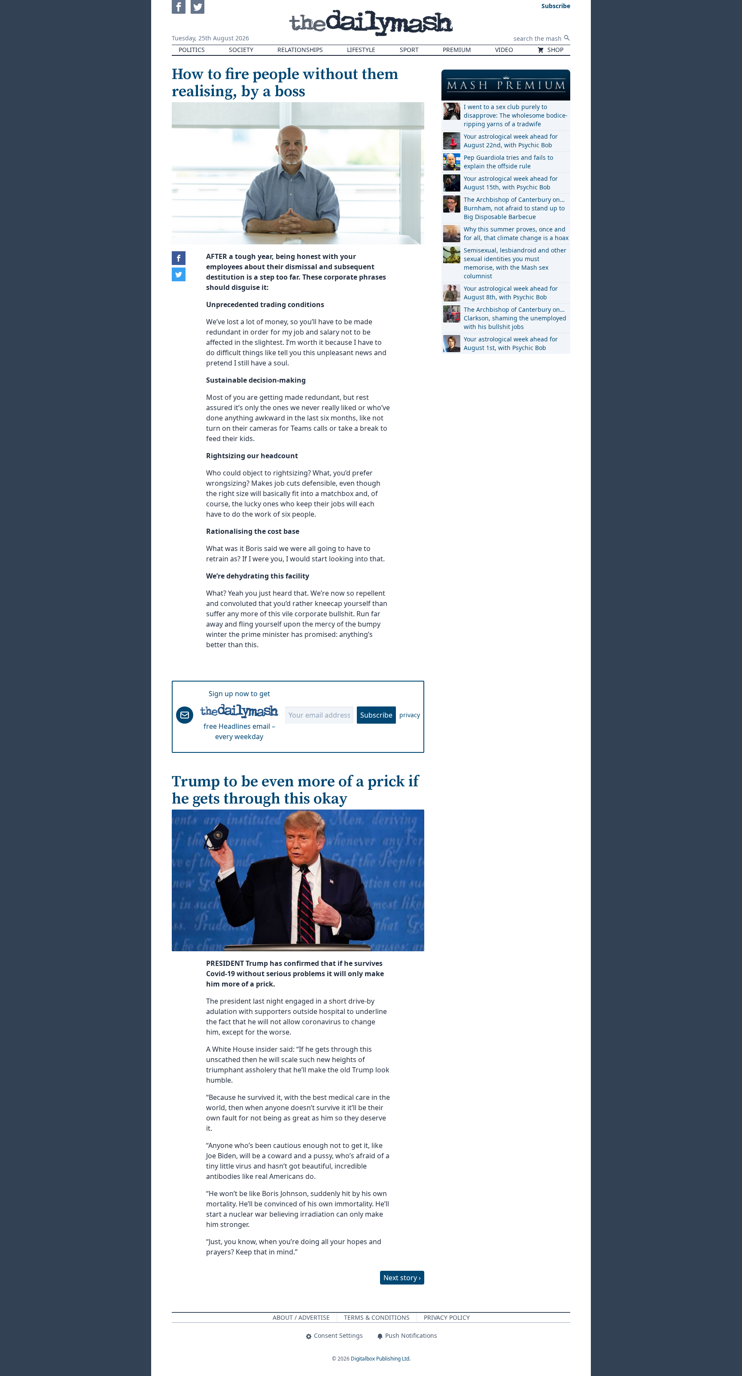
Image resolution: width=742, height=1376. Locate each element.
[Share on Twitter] (179, 274)
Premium (457, 50)
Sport (409, 50)
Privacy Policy (447, 1317)
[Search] (566, 38)
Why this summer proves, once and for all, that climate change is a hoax (516, 233)
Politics (192, 50)
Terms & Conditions (377, 1317)
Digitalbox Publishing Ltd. (381, 1358)
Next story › (402, 1277)
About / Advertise (301, 1317)
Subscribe (376, 715)
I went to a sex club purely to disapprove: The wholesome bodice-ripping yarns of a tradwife (516, 115)
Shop (554, 50)
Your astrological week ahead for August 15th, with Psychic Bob (511, 182)
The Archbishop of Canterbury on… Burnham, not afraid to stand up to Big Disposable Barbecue (514, 208)
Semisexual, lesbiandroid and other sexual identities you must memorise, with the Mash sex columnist (515, 263)
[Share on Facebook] (179, 258)
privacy (409, 715)
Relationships (300, 50)
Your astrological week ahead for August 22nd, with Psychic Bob (511, 140)
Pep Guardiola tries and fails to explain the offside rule (508, 161)
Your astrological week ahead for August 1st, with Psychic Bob (511, 343)
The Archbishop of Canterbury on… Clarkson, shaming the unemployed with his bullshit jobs (515, 318)
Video (504, 50)
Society (241, 50)
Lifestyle (361, 50)
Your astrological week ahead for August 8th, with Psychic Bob (511, 292)
